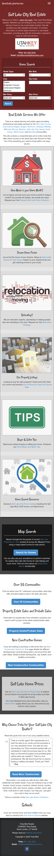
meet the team (26, 20)
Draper (23, 126)
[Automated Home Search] (27, 230)
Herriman (31, 126)
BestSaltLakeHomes (12, 3)
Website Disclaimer (34, 832)
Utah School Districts (32, 815)
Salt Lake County (43, 124)
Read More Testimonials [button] (25, 774)
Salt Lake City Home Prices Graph (26, 691)
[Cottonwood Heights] (14, 87)
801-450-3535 (30, 52)
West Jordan (19, 132)
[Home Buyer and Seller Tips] (27, 417)
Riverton (22, 129)
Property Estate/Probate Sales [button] (26, 630)
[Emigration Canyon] (14, 85)
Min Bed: (33, 71)
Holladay (39, 126)
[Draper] (14, 82)
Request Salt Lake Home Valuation (34, 200)
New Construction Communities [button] (26, 665)
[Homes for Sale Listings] (27, 355)
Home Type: (8, 71)
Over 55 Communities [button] (26, 601)
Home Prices (10, 703)
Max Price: (33, 94)
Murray (15, 129)
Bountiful (32, 132)
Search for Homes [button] (26, 552)
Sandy (41, 129)
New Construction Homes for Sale (27, 648)
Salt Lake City (32, 129)
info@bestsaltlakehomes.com (30, 55)
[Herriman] (14, 90)
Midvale (47, 126)
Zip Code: (33, 78)
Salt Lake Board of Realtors (37, 797)
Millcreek (7, 129)
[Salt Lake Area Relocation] (27, 293)
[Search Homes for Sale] (27, 477)
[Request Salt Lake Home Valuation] (27, 168)
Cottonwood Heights (11, 126)
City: (5, 78)
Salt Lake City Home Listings (24, 503)
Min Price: (7, 94)
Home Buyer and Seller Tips (28, 446)
